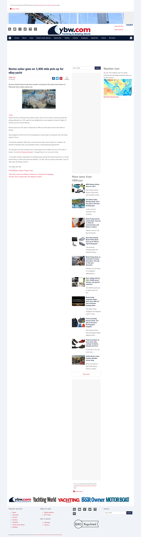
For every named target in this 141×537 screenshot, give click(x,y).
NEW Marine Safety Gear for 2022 (92, 185)
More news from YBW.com (82, 178)
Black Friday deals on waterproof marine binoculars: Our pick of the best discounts (93, 261)
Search (98, 68)
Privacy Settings (58, 534)
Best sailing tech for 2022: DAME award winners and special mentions (93, 281)
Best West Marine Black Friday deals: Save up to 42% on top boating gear (92, 241)
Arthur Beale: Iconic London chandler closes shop (92, 358)
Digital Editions (118, 29)
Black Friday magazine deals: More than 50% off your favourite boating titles (92, 301)
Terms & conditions (39, 534)
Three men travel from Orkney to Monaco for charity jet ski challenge (31, 174)
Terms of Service (51, 5)
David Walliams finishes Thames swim (21, 170)
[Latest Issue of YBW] (129, 25)
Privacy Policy (41, 5)
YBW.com (12, 77)
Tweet (11, 115)
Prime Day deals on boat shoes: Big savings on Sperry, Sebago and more (92, 343)
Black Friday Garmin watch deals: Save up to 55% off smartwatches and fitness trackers (93, 223)
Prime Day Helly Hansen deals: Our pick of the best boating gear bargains (92, 323)
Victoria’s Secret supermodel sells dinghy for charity (25, 177)
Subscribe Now (119, 26)
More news (86, 374)
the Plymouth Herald (26, 152)
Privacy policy (49, 534)
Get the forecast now (111, 97)
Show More (15, 9)
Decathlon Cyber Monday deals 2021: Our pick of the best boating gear (93, 202)
